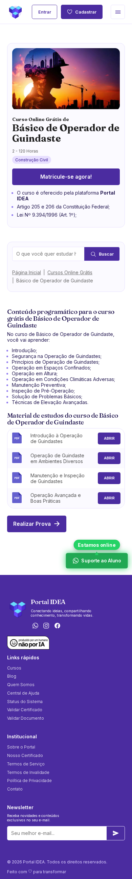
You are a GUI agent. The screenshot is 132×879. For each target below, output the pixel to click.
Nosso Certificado (25, 755)
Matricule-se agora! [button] (66, 177)
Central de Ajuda (23, 693)
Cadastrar (85, 12)
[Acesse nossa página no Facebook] (57, 626)
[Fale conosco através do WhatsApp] (35, 626)
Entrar (44, 12)
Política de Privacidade (29, 780)
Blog (11, 676)
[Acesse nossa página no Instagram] (46, 626)
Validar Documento (25, 718)
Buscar (106, 254)
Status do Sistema (25, 701)
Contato (15, 789)
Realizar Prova (32, 524)
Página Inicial (26, 272)
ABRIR (109, 438)
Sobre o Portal (21, 747)
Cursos (14, 668)
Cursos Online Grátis (69, 272)
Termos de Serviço (26, 763)
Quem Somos (21, 684)
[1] (116, 833)
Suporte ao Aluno (101, 560)
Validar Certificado (24, 709)
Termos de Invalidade (28, 772)
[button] (118, 12)
